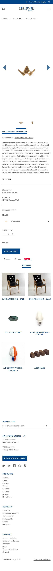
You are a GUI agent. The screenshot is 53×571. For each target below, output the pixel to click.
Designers (6, 524)
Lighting (5, 494)
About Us (6, 511)
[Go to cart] (49, 2)
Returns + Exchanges (10, 541)
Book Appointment (14, 458)
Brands (5, 521)
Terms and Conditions (42, 560)
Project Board (34, 2)
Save (27, 259)
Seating (5, 477)
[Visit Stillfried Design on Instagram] (19, 466)
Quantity (7, 230)
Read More (6, 179)
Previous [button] (5, 67)
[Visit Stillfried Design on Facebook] (14, 466)
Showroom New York (10, 513)
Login (44, 2)
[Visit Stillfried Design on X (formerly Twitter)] (3, 466)
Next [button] (48, 67)
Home (5, 18)
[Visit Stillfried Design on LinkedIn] (9, 466)
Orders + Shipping (9, 538)
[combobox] (26, 221)
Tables (5, 480)
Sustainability (7, 519)
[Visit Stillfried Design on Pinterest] (25, 466)
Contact (5, 552)
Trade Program (8, 516)
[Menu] (49, 8)
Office (4, 486)
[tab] (21, 123)
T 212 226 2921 (8, 447)
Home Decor (7, 497)
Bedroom (5, 489)
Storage (5, 483)
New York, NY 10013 (10, 442)
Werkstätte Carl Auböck (24, 138)
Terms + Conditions (10, 549)
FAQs (4, 546)
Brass (5, 215)
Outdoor (5, 491)
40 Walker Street (9, 440)
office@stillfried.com (10, 450)
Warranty (6, 544)
